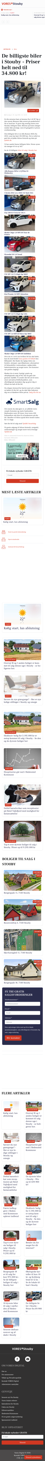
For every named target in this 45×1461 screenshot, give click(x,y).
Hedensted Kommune (10, 1413)
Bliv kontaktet (13, 1038)
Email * (7, 1009)
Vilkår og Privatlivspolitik (11, 1378)
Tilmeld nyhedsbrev (33, 1457)
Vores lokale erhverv (9, 1401)
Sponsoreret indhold (9, 1420)
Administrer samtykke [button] (10, 1384)
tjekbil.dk (7, 140)
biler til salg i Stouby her (27, 150)
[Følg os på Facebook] (17, 1359)
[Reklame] (22, 451)
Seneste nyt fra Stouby (10, 1397)
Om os (4, 1371)
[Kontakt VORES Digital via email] (27, 1359)
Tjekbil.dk (8, 432)
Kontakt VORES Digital (10, 1381)
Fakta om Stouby (8, 1407)
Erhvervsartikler (8, 1410)
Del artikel (31, 111)
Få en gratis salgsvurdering (12, 1417)
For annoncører (7, 1375)
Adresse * (8, 1018)
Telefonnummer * (11, 1000)
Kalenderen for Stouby (10, 1404)
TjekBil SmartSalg (29, 423)
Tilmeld (22, 481)
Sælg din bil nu (35, 392)
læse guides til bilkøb (27, 359)
